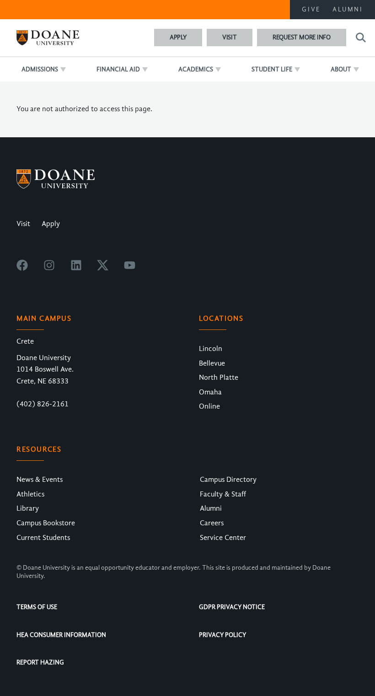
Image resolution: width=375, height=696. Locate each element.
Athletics (30, 494)
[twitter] (102, 268)
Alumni (347, 9)
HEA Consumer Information (61, 635)
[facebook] (22, 268)
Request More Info (302, 37)
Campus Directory (228, 479)
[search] (359, 37)
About (341, 69)
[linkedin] (76, 268)
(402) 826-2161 (42, 404)
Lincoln (210, 349)
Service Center (223, 538)
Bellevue (212, 363)
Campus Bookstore (45, 523)
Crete (25, 341)
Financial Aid (118, 69)
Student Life (272, 69)
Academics (195, 69)
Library (27, 508)
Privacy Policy (222, 635)
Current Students (43, 538)
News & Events (39, 479)
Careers (212, 523)
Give (311, 9)
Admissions (39, 69)
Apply (178, 37)
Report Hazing (40, 662)
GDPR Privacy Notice (232, 607)
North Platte (218, 377)
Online (209, 406)
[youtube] (129, 268)
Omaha (210, 392)
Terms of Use (36, 607)
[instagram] (49, 268)
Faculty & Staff (223, 494)
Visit (229, 37)
